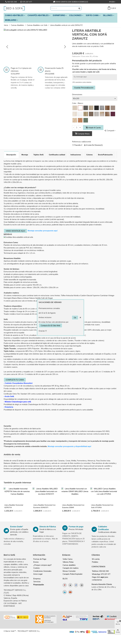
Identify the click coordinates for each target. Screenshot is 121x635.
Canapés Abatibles (38, 15)
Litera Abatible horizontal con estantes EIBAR (73, 506)
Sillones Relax (68, 562)
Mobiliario (10, 20)
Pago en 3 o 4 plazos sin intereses (21, 69)
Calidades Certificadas (103, 528)
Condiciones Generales (42, 571)
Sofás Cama (92, 15)
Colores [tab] (89, 155)
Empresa (36, 579)
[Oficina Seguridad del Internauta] (16, 617)
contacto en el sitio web (50, 326)
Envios (36, 562)
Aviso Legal (37, 574)
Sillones (107, 15)
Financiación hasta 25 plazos (54, 69)
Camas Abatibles (14, 15)
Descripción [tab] (11, 155)
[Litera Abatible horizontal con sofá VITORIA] (103, 495)
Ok (75, 317)
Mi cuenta (95, 559)
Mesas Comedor (69, 571)
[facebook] (76, 585)
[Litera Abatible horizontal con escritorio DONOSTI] (46, 495)
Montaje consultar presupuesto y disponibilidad (69, 446)
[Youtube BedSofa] (70, 592)
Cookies (36, 568)
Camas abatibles (69, 565)
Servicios (37, 582)
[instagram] (82, 585)
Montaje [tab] (25, 155)
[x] (70, 585)
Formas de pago (76, 527)
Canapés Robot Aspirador (72, 574)
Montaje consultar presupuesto (41, 231)
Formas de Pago (39, 559)
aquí (55, 231)
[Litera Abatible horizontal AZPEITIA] (17, 495)
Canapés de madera (70, 568)
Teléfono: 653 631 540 (100, 571)
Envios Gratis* (16, 527)
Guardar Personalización (83, 88)
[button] (112, 2)
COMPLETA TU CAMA (15, 380)
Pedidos (95, 562)
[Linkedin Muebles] (65, 592)
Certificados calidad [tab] (57, 155)
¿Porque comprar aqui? (42, 565)
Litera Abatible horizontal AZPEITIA (13, 506)
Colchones (75, 15)
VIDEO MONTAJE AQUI (15, 231)
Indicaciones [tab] (76, 155)
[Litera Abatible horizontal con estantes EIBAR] (75, 495)
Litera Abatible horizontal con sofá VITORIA (102, 506)
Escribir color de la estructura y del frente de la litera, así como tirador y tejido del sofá (94, 70)
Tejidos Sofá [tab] (38, 155)
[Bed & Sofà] (14, 8)
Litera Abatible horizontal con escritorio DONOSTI (44, 506)
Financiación (38, 585)
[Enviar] (79, 8)
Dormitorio (59, 15)
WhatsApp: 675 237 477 (101, 574)
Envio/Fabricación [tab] (105, 155)
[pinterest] (65, 585)
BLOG (65, 579)
